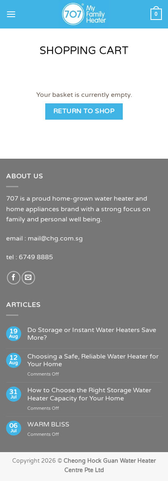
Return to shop (84, 111)
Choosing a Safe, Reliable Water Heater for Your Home (93, 360)
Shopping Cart (84, 51)
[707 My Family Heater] (84, 14)
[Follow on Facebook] (13, 277)
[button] (11, 14)
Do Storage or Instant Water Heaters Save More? (91, 334)
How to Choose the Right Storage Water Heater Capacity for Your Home (89, 394)
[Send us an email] (28, 277)
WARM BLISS (48, 425)
